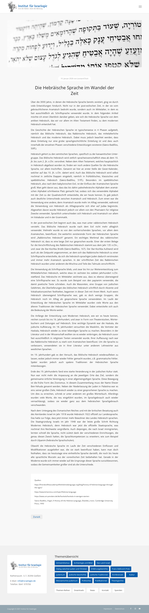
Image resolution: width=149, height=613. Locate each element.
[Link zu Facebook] (131, 608)
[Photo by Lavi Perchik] (74, 43)
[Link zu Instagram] (135, 608)
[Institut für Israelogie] (27, 6)
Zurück (36, 516)
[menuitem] (140, 6)
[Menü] (140, 6)
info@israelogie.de (26, 580)
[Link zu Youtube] (139, 608)
